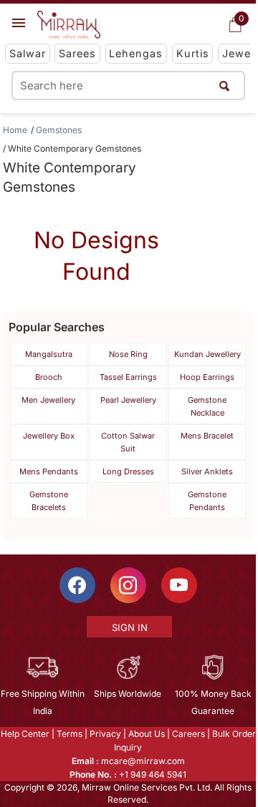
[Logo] (68, 25)
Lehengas (136, 53)
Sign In (130, 627)
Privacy (105, 733)
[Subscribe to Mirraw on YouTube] (179, 585)
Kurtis (192, 53)
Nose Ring (128, 354)
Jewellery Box (49, 436)
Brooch (48, 377)
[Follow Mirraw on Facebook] (77, 585)
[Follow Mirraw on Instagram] (128, 585)
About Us (146, 733)
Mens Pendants (48, 471)
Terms (69, 733)
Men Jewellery (48, 400)
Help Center (25, 733)
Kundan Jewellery (207, 354)
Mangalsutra (48, 354)
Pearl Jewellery (128, 400)
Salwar (27, 53)
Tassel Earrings (128, 377)
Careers (188, 733)
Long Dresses (128, 471)
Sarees (77, 53)
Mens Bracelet (207, 436)
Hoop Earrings (207, 377)
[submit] (224, 85)
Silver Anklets (207, 471)
